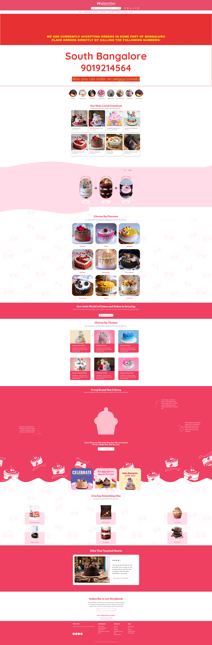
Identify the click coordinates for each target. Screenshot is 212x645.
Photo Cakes (95, 12)
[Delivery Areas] (125, 8)
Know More (106, 448)
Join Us (115, 628)
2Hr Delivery (124, 12)
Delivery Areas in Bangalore (103, 631)
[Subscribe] (114, 609)
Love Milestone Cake (76, 128)
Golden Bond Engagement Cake (96, 128)
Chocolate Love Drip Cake (95, 152)
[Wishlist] (135, 8)
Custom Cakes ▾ (103, 12)
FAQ (129, 628)
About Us (131, 12)
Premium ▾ (118, 12)
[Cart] (138, 8)
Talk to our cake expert (106, 618)
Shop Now (85, 202)
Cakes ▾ (80, 12)
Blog (115, 632)
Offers (99, 632)
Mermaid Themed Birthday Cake (131, 128)
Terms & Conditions (102, 628)
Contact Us (130, 629)
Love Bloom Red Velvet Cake (78, 152)
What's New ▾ (111, 12)
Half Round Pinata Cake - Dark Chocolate (131, 152)
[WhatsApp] (128, 8)
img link (73, 224)
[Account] (133, 8)
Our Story (116, 626)
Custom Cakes (131, 626)
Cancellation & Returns (118, 631)
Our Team (116, 629)
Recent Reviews (101, 626)
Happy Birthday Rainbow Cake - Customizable (113, 128)
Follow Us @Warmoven (107, 315)
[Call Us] (130, 8)
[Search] (120, 8)
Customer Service (131, 631)
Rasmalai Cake (110, 152)
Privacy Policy (101, 629)
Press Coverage (131, 632)
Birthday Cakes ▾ (87, 12)
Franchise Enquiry (117, 634)
